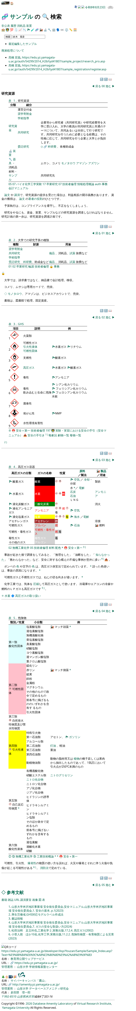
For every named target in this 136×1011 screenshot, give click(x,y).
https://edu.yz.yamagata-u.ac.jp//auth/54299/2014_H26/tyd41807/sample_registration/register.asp (57, 67)
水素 (7, 596)
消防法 (44, 868)
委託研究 (23, 146)
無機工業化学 (20, 548)
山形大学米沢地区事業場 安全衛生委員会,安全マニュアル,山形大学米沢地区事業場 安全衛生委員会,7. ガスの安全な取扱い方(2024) (60, 924)
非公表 (5, 26)
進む (108, 86)
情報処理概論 (85, 184)
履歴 (13, 26)
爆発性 (32, 863)
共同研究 (23, 132)
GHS (21, 324)
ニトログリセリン (61, 775)
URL (16, 900)
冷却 (87, 479)
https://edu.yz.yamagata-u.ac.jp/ (36, 963)
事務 (104, 184)
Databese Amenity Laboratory (53, 1004)
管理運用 (7, 967)
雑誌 (10, 900)
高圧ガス (29, 368)
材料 (52, 548)
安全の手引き (36, 435)
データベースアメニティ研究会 (49, 988)
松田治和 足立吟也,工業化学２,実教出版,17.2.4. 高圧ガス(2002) (52, 930)
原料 (82, 471)
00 (104, 86)
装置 (29, 26)
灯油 (53, 746)
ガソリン (74, 737)
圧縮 (36, 584)
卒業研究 (52, 184)
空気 (77, 479)
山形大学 (23, 967)
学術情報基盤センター (43, 967)
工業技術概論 (45, 856)
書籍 (4, 900)
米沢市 (30, 996)
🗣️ (58, 30)
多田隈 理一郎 (20, 992)
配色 (58, 548)
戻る (98, 86)
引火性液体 (30, 347)
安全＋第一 (23, 430)
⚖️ (66, 30)
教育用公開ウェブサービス (28, 959)
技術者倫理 (69, 184)
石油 (73, 496)
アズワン (94, 163)
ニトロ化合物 (34, 779)
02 (14, 266)
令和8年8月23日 (95, 7)
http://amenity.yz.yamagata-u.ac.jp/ (36, 984)
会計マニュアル (18, 188)
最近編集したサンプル (22, 44)
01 (104, 233)
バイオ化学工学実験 (29, 184)
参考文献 (15, 892)
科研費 (52, 146)
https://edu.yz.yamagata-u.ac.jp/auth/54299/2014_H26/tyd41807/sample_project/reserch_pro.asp (56, 59)
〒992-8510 (8, 996)
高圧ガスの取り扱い (28, 596)
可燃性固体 (30, 351)
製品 (103, 471)
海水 (77, 517)
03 (104, 460)
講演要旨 (26, 900)
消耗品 (21, 26)
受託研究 (14, 262)
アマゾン (81, 163)
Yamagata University (16, 1008)
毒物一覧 (75, 435)
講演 (17, 195)
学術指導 (23, 118)
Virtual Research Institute (94, 1004)
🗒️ (16, 30)
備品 (52, 253)
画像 (35, 900)
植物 (76, 759)
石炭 (73, 492)
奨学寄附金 (25, 114)
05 (10, 184)
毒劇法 (53, 435)
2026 (29, 1004)
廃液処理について (12, 50)
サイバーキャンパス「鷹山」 (29, 980)
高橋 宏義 (14, 57)
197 (48, 430)
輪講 (31, 266)
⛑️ (13, 430)
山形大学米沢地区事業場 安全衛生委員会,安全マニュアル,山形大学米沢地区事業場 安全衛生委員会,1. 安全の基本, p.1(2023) (60, 909)
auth (98, 184)
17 (44, 184)
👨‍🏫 (7, 30)
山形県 (21, 996)
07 (14, 184)
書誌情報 (17, 918)
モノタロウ (68, 163)
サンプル (21, 16)
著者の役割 (35, 199)
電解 (81, 488)
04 (104, 611)
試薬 (72, 253)
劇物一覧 (63, 435)
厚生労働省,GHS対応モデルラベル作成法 (37, 914)
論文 (7, 195)
